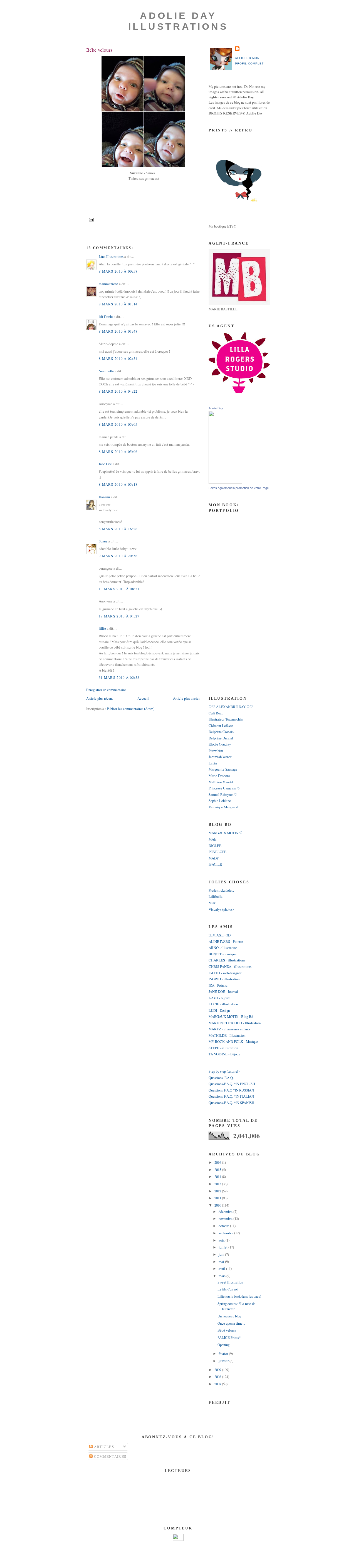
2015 (218, 1169)
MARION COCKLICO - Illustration (235, 1022)
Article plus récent (99, 698)
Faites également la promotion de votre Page (239, 488)
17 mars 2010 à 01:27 (119, 616)
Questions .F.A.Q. (221, 1077)
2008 (218, 1376)
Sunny (103, 541)
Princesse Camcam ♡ (224, 788)
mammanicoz (108, 283)
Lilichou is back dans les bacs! (239, 1296)
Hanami (104, 496)
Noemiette (106, 370)
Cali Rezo (216, 713)
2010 (218, 1205)
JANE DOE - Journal (223, 991)
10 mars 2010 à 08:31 (119, 588)
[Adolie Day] (225, 482)
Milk (212, 902)
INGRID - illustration (224, 978)
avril (222, 1268)
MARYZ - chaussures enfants (229, 1028)
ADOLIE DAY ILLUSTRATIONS (178, 21)
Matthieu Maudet (221, 781)
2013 (218, 1183)
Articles (103, 1446)
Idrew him (216, 750)
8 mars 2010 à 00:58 (118, 271)
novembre (226, 1218)
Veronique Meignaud (223, 806)
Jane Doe (105, 463)
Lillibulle (215, 896)
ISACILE (215, 864)
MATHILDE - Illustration (227, 1035)
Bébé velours (99, 49)
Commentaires (109, 1456)
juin (222, 1254)
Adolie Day (216, 408)
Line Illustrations (111, 256)
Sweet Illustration (230, 1282)
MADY (214, 858)
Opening (223, 1344)
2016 (218, 1162)
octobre (224, 1225)
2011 (218, 1197)
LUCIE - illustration (223, 1003)
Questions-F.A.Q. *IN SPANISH (231, 1102)
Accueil (143, 698)
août (222, 1240)
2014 (218, 1176)
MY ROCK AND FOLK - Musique (233, 1041)
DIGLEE (215, 845)
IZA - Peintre (218, 985)
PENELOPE (217, 851)
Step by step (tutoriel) (224, 1071)
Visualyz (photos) (221, 909)
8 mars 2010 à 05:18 (118, 484)
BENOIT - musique (222, 953)
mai (222, 1261)
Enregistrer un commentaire (106, 689)
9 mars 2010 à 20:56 (118, 555)
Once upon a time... (231, 1323)
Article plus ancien (186, 698)
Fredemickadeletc (221, 890)
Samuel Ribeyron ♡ (223, 794)
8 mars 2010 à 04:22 (118, 391)
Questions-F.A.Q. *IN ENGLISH (232, 1083)
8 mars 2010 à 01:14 (118, 303)
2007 (218, 1383)
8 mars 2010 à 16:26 (118, 528)
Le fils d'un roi (227, 1289)
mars (222, 1275)
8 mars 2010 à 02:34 (118, 358)
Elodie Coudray (220, 744)
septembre (226, 1232)
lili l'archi (106, 316)
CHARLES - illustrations (227, 960)
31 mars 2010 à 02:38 (119, 677)
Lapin (213, 763)
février (224, 1353)
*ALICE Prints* (229, 1337)
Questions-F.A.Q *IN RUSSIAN (231, 1090)
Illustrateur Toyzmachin (226, 719)
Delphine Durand (221, 738)
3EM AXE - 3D (220, 935)
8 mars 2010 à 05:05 (118, 424)
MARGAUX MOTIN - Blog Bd (231, 1016)
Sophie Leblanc (220, 800)
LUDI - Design (219, 1010)
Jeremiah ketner (220, 756)
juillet (223, 1247)
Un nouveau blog (229, 1316)
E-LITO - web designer (225, 972)
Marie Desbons (219, 775)
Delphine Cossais (221, 731)
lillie (102, 628)
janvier (224, 1360)
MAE (212, 839)
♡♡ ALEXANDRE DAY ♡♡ (231, 706)
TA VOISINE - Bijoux (224, 1053)
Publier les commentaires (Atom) (130, 708)
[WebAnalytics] (178, 1539)
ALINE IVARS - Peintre (226, 941)
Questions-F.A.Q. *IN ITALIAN (231, 1096)
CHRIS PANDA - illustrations (230, 966)
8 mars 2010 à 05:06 (118, 451)
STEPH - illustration (223, 1047)
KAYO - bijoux (219, 997)
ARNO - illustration (223, 947)
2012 (218, 1190)
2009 (218, 1369)
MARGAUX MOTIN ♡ (226, 832)
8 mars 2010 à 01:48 (118, 331)
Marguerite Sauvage (223, 769)
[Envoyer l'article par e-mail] (90, 219)
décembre (226, 1211)
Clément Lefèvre (221, 725)
